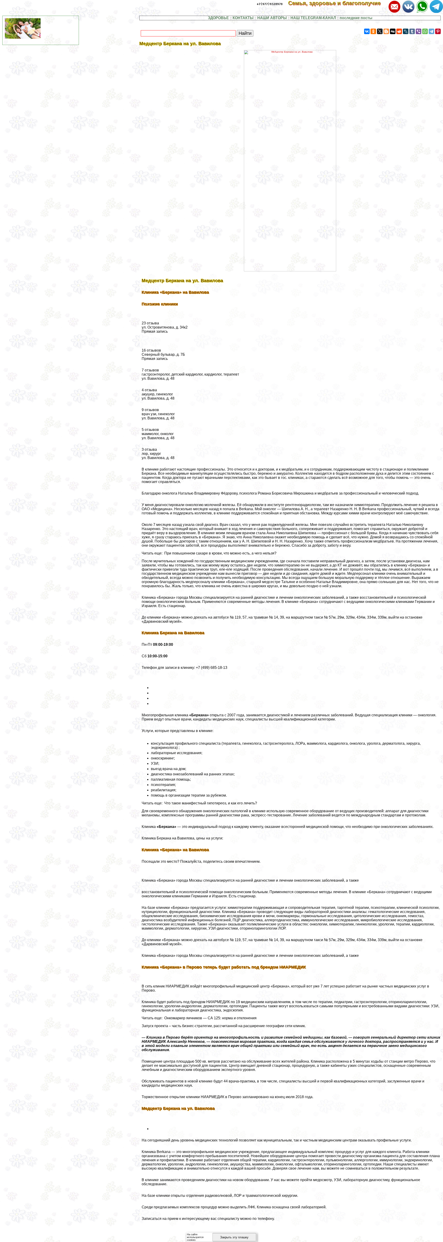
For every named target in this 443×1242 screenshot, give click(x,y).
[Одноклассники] (373, 31)
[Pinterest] (438, 31)
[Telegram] (431, 31)
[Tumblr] (412, 31)
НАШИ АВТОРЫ (272, 18)
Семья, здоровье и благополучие (337, 3)
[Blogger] (386, 31)
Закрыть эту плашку (234, 1237)
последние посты (356, 18)
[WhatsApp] (425, 31)
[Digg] (392, 31)
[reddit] (399, 31)
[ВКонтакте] (367, 31)
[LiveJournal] (405, 31)
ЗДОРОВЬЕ (218, 18)
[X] (380, 31)
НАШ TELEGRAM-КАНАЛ (313, 18)
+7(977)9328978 (270, 4)
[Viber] (418, 31)
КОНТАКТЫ (243, 18)
